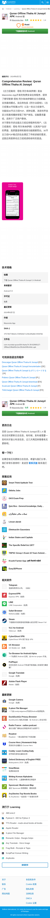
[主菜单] (47, 2)
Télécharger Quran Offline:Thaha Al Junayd (20, 390)
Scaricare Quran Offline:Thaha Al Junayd (19, 386)
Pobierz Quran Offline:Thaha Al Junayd (19, 377)
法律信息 (30, 894)
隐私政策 (30, 889)
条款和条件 (31, 880)
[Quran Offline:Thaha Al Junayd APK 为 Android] (5, 17)
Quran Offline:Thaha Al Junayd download (19, 382)
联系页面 (33, 463)
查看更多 (25, 865)
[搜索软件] (42, 2)
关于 (4, 880)
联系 (4, 884)
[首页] (3, 9)
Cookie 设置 (31, 903)
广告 (4, 889)
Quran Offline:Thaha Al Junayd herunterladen (21, 366)
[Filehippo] (8, 2)
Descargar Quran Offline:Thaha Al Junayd (20, 362)
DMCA (29, 898)
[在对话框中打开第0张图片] (12, 201)
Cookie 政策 (31, 884)
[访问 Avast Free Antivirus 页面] (25, 25)
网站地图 (6, 894)
